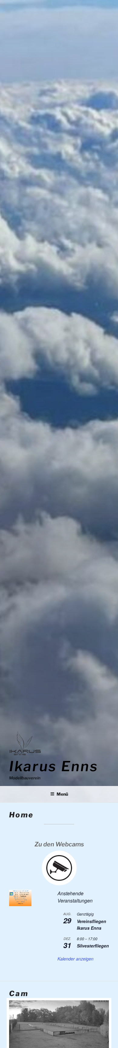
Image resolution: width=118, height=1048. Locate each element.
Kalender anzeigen (75, 959)
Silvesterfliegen (93, 946)
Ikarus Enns (53, 766)
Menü (62, 794)
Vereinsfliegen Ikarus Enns (91, 924)
